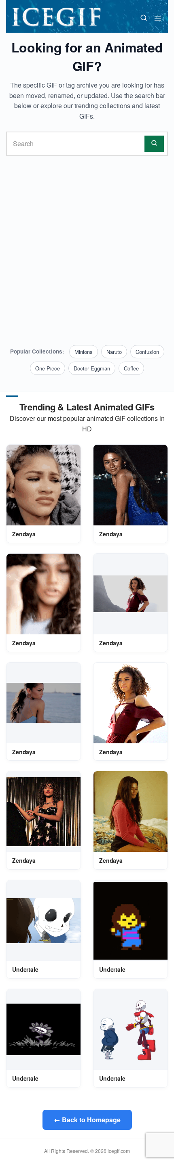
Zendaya (24, 534)
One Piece (47, 368)
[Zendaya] (43, 484)
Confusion (147, 352)
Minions (83, 352)
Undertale (25, 969)
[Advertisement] (87, 250)
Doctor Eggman (92, 368)
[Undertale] (43, 920)
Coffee (131, 368)
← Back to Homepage (87, 1119)
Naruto (114, 352)
